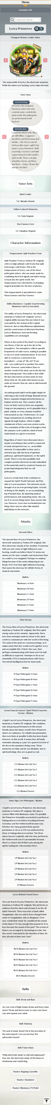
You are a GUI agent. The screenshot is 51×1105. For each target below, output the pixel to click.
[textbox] (27, 20)
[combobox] (28, 20)
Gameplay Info (25, 10)
